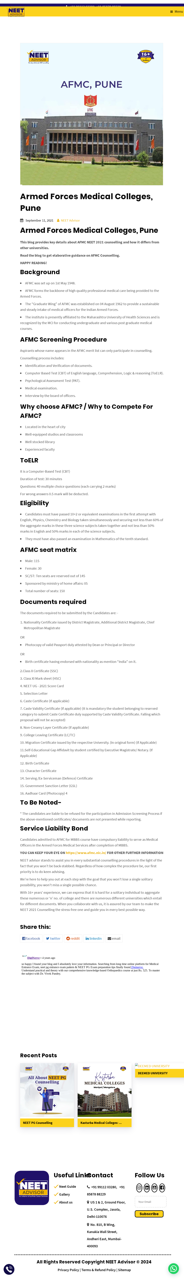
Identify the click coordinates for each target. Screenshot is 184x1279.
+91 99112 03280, (104, 1187)
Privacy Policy (68, 1270)
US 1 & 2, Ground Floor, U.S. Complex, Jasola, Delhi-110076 (106, 1209)
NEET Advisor (70, 220)
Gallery (64, 1194)
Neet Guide (67, 1186)
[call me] (9, 1270)
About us (66, 1202)
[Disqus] (92, 996)
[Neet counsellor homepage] (15, 11)
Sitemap (124, 1270)
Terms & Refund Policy (98, 1270)
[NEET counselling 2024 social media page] (139, 1188)
